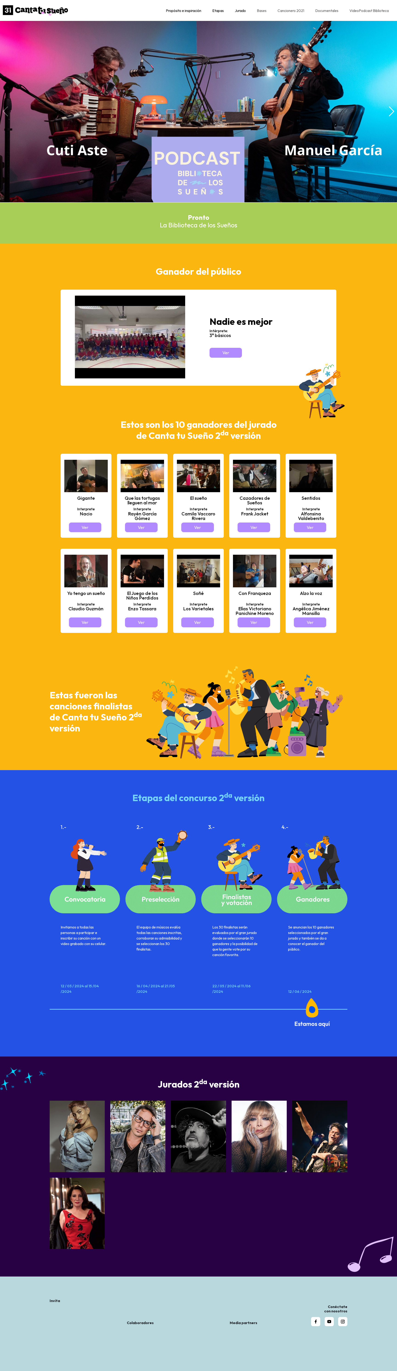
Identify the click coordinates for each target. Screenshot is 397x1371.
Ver (225, 352)
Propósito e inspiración (183, 10)
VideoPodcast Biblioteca (369, 10)
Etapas (218, 10)
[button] (391, 111)
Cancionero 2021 (291, 10)
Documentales (326, 10)
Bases (262, 10)
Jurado (240, 10)
